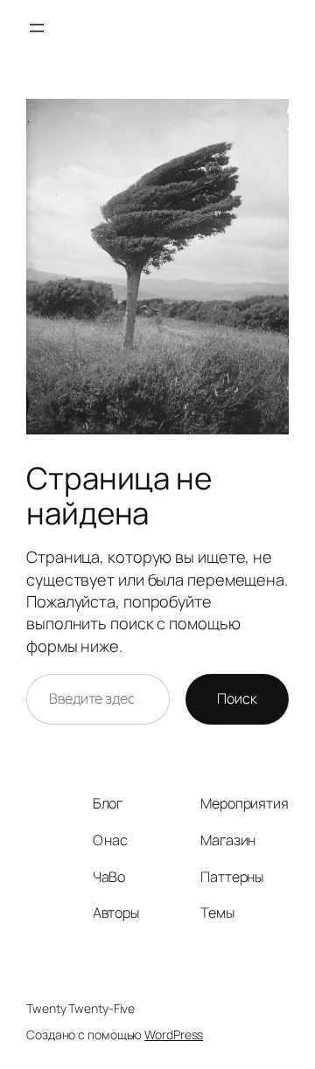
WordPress (173, 1034)
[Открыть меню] (36, 27)
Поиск (237, 698)
